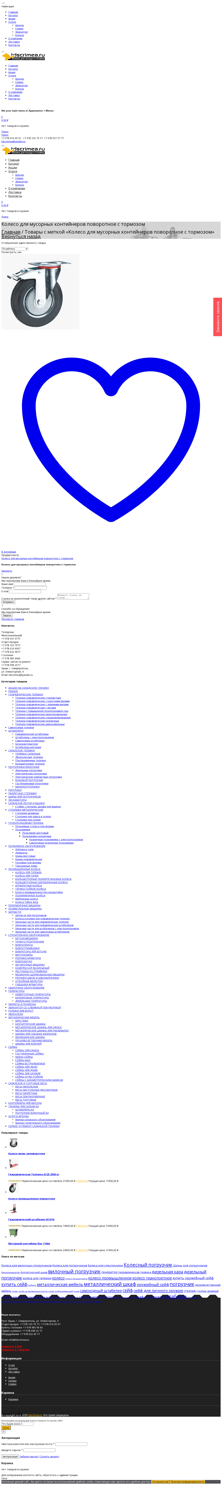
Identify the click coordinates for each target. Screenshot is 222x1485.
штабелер (176, 1296)
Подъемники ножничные (36, 836)
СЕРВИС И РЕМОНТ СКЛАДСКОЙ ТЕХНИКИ (33, 1126)
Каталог (13, 15)
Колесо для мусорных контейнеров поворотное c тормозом (37, 558)
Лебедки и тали (24, 849)
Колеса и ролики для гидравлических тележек (42, 918)
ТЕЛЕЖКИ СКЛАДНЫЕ (27, 753)
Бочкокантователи (26, 744)
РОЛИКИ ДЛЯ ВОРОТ (20, 1010)
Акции (11, 18)
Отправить (8, 602)
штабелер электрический (40, 1301)
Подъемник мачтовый (35, 832)
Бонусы (19, 35)
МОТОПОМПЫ (24, 954)
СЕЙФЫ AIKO (23, 1060)
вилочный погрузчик (74, 1271)
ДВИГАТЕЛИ (15, 1014)
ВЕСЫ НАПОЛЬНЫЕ (26, 1086)
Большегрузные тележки (30, 763)
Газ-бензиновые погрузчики (31, 783)
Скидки (12, 1380)
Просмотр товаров (12, 619)
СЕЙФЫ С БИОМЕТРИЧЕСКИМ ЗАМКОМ (39, 1080)
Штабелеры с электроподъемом (34, 737)
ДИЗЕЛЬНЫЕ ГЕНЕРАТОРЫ (31, 1001)
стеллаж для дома (40, 1297)
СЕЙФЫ (12, 1047)
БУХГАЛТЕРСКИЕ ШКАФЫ (30, 1024)
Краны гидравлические (28, 859)
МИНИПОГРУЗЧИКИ (27, 786)
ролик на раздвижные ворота (33, 1291)
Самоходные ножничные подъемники (51, 842)
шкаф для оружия (149, 1297)
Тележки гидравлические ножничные (37, 720)
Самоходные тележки (21, 727)
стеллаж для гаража (14, 1297)
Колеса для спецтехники (105, 1265)
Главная (13, 12)
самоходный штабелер (101, 1290)
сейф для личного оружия (158, 1290)
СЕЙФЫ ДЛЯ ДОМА (26, 1070)
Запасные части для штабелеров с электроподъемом (47, 928)
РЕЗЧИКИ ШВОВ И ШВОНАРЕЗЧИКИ (37, 977)
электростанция (92, 1301)
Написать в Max (11, 1346)
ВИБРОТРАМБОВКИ (27, 948)
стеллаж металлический (97, 1297)
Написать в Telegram (15, 1349)
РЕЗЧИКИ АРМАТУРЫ (28, 958)
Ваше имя (7, 584)
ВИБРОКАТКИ (23, 961)
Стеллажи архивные (27, 813)
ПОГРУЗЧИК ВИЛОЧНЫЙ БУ (32, 1113)
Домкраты (21, 852)
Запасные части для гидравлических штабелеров (44, 925)
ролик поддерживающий (60, 1291)
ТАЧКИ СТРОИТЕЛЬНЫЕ (29, 941)
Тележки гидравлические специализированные (43, 717)
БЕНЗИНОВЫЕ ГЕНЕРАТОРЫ (32, 997)
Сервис (19, 28)
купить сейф (14, 1284)
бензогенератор (10, 1272)
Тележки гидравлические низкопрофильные (41, 714)
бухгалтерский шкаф (34, 1272)
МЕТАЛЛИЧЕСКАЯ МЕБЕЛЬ (24, 1017)
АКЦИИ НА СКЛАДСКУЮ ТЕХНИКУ (28, 688)
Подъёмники (22, 829)
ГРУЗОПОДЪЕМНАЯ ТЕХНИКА (25, 823)
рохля (76, 1291)
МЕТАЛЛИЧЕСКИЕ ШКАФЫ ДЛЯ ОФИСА (38, 1027)
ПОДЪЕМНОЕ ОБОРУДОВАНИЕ (26, 846)
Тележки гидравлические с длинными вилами (42, 704)
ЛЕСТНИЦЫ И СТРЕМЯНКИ (31, 971)
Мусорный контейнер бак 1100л (29, 1243)
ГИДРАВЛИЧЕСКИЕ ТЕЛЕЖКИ (25, 694)
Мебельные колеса (26, 898)
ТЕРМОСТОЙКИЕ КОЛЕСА (30, 889)
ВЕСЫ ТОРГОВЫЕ (25, 1099)
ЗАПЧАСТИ (14, 912)
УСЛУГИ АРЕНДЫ (18, 1116)
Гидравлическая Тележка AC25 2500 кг (33, 1174)
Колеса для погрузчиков (69, 1265)
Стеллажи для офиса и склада (33, 816)
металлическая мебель (60, 1284)
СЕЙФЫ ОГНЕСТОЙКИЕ (29, 1076)
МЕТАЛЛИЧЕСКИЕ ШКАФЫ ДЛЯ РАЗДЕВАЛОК (42, 1030)
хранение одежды (125, 1297)
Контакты (14, 45)
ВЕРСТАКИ (21, 1020)
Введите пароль (12, 1450)
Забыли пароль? (29, 1456)
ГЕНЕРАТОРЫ (16, 991)
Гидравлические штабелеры (32, 734)
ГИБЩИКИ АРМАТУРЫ (28, 984)
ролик (15, 1291)
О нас (11, 1365)
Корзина (13, 1399)
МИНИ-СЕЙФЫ (24, 1057)
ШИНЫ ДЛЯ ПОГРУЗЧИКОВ (24, 796)
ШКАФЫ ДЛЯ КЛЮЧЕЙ (28, 1043)
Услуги (12, 22)
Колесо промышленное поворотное (31, 1198)
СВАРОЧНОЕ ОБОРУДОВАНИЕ (26, 987)
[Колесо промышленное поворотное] (13, 1192)
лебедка (32, 1285)
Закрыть (7, 615)
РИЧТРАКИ (15, 790)
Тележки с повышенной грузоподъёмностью (41, 711)
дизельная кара (167, 1271)
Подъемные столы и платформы (34, 826)
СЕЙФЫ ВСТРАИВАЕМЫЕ (30, 1063)
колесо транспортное (152, 1277)
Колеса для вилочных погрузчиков (26, 1265)
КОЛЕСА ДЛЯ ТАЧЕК (27, 875)
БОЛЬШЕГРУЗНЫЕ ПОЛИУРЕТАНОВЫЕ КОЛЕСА (43, 879)
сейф (128, 1290)
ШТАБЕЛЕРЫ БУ (24, 1109)
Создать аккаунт (49, 1456)
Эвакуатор (21, 31)
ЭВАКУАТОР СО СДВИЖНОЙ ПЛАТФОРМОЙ (34, 1007)
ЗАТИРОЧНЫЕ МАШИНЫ (30, 964)
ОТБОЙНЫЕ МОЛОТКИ (29, 981)
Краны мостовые (25, 856)
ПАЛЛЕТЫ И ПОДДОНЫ (22, 1004)
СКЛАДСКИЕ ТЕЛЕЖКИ (21, 750)
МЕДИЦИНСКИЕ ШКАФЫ (30, 1037)
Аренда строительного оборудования (37, 1122)
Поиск (6, 1427)
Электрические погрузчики (31, 773)
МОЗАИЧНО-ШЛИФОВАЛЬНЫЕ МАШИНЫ (40, 974)
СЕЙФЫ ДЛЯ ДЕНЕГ (26, 1066)
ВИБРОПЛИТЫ (24, 945)
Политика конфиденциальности (187, 1481)
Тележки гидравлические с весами (35, 707)
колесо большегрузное (76, 1278)
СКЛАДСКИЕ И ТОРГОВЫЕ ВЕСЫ (27, 1083)
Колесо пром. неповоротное (26, 1153)
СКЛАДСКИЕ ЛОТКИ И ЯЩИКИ (26, 803)
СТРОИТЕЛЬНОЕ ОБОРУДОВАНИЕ (28, 935)
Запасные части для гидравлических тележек (42, 921)
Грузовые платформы (28, 862)
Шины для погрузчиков (190, 1265)
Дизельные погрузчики (28, 770)
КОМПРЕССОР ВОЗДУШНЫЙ (32, 968)
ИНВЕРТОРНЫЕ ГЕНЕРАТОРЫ (33, 994)
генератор (109, 1272)
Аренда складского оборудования (35, 1119)
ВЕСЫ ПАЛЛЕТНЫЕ (26, 1093)
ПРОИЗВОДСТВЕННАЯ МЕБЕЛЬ (33, 1040)
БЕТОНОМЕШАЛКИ (26, 938)
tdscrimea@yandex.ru (13, 141)
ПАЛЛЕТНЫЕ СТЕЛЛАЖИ (22, 793)
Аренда (19, 25)
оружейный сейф (153, 1284)
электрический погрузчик (70, 1301)
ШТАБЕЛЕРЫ (15, 730)
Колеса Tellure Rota (26, 902)
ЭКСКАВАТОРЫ (17, 800)
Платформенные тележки (30, 760)
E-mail (4, 591)
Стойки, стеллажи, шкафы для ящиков (38, 806)
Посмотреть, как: (11, 252)
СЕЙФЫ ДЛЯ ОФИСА (27, 1050)
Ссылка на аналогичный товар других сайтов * (29, 598)
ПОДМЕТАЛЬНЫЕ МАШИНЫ (25, 908)
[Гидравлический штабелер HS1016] (13, 1212)
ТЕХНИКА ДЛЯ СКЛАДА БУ (23, 1106)
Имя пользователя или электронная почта (27, 1444)
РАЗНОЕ (13, 691)
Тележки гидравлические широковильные (40, 724)
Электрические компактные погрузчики (38, 776)
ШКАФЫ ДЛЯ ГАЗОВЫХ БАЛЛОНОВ (36, 1033)
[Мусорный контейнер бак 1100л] (13, 1237)
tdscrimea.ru (35, 1415)
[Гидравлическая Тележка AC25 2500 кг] (13, 1168)
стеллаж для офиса (66, 1297)
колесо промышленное (110, 1277)
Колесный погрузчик (148, 1264)
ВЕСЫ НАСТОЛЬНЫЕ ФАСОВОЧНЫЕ (36, 1090)
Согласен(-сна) (160, 1481)
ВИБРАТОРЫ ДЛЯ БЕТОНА (30, 951)
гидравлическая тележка (134, 1272)
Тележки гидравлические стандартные (38, 697)
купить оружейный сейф (193, 1278)
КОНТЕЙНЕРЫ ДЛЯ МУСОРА (25, 1103)
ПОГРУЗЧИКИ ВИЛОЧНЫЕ (23, 767)
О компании (15, 38)
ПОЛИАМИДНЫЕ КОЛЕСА (30, 895)
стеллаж (190, 1291)
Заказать (6, 570)
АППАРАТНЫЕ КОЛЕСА (28, 885)
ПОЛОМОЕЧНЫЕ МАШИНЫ (24, 905)
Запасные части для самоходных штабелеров (42, 931)
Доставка (14, 41)
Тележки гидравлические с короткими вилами (42, 701)
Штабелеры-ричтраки (28, 747)
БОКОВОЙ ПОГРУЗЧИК (29, 780)
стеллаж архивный (208, 1291)
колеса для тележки (37, 1278)
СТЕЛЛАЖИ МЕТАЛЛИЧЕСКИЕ (25, 809)
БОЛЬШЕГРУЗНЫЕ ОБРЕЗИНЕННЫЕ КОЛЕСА (41, 882)
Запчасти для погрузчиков (30, 915)
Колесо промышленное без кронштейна (39, 892)
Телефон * (7, 587)
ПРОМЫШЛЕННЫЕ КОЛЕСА (24, 869)
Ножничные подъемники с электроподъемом (56, 839)
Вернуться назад (21, 236)
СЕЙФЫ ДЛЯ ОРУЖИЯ (27, 1073)
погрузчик (182, 1284)
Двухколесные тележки (29, 757)
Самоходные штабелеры (29, 740)
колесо (58, 1277)
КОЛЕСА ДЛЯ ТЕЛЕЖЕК (28, 872)
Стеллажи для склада (28, 819)
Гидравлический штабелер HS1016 (31, 1219)
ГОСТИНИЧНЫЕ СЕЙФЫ (29, 1053)
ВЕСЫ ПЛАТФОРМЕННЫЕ (30, 1096)
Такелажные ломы (26, 865)
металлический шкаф (110, 1284)
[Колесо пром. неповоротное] (13, 1147)
